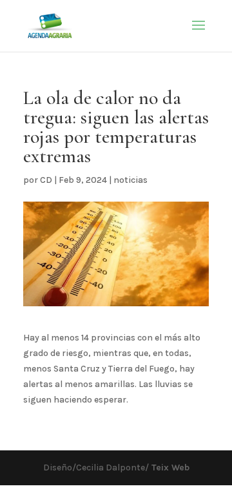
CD (46, 179)
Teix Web (169, 467)
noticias (130, 179)
